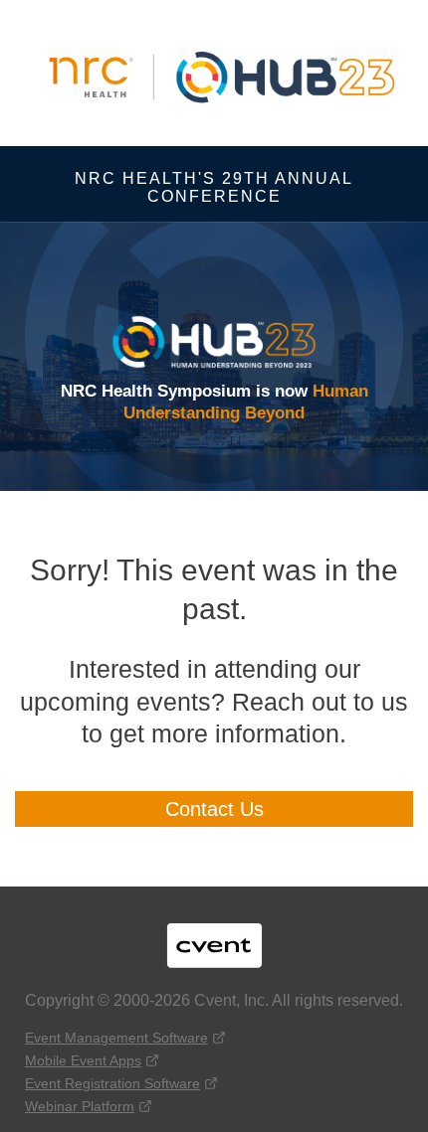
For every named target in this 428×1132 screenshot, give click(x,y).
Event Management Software (116, 1038)
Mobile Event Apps (83, 1060)
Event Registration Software (112, 1083)
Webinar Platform (79, 1106)
